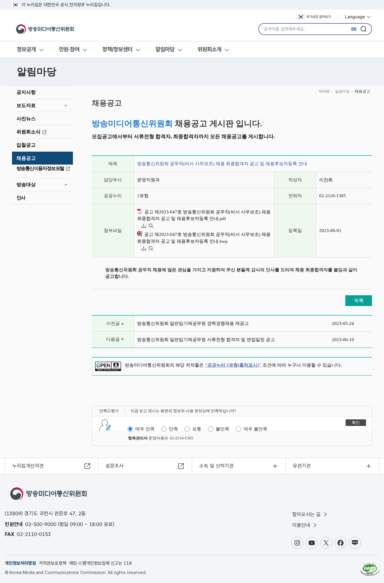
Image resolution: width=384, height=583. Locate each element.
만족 (173, 429)
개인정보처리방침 (20, 563)
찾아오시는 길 (307, 514)
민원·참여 (69, 49)
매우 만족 (144, 429)
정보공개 (26, 49)
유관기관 (302, 466)
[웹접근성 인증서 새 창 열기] (369, 567)
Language (355, 16)
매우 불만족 (255, 429)
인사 (20, 197)
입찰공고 (26, 144)
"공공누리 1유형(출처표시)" (233, 365)
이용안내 (302, 525)
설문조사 (115, 466)
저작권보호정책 (52, 563)
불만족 (222, 429)
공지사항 (26, 92)
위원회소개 (209, 49)
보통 (196, 429)
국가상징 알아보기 (318, 17)
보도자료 (26, 105)
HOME (324, 91)
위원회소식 (28, 131)
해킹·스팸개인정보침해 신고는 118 (100, 563)
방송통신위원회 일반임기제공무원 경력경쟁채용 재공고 (193, 323)
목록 (359, 300)
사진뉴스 (26, 118)
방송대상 (26, 184)
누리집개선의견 (28, 466)
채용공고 (26, 158)
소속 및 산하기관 (216, 466)
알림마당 (165, 49)
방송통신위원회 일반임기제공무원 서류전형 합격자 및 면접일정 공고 (206, 339)
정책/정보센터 (117, 49)
